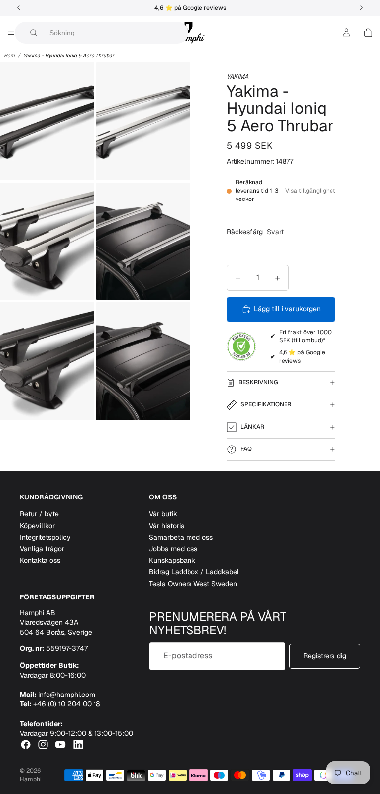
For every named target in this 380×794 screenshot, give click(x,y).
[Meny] (11, 32)
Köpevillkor (37, 525)
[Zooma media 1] (47, 121)
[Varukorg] (368, 33)
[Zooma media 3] (47, 241)
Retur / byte (39, 513)
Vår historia (167, 525)
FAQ (246, 449)
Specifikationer (265, 404)
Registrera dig (324, 655)
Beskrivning (258, 382)
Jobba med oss (173, 549)
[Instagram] (43, 744)
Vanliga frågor (42, 549)
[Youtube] (60, 744)
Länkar (252, 427)
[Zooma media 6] (143, 361)
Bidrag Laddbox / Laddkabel (194, 571)
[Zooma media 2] (143, 121)
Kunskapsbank (172, 560)
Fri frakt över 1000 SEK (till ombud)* (305, 336)
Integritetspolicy (45, 537)
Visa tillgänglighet (310, 191)
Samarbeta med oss (181, 537)
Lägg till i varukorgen (287, 308)
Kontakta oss (40, 560)
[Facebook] (26, 744)
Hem (9, 55)
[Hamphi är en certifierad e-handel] (241, 346)
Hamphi (31, 779)
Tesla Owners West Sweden (193, 583)
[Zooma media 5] (47, 361)
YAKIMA (237, 76)
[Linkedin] (78, 744)
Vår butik (163, 513)
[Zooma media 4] (143, 241)
